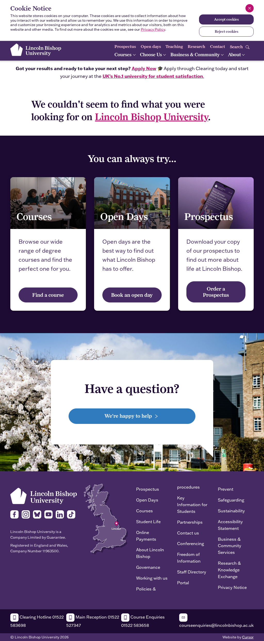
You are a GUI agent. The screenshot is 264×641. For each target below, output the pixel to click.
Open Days (147, 500)
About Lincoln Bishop (150, 553)
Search (237, 46)
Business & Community (195, 54)
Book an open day (132, 295)
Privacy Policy (153, 29)
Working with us (152, 578)
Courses (123, 54)
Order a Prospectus (216, 292)
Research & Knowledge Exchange (229, 569)
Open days (151, 46)
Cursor (248, 637)
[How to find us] (106, 519)
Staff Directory (191, 571)
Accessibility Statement (230, 525)
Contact (217, 46)
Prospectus (125, 46)
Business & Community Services (229, 545)
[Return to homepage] (35, 50)
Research (196, 46)
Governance (148, 567)
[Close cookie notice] (249, 8)
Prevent (225, 489)
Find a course (48, 295)
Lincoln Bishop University (151, 116)
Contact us (188, 533)
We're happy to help (128, 416)
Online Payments (146, 536)
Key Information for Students (192, 504)
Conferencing (190, 543)
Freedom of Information (189, 558)
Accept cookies (226, 19)
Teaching (174, 46)
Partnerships (190, 522)
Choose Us (151, 54)
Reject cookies (226, 31)
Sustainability (231, 510)
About (235, 54)
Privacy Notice (232, 587)
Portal (183, 582)
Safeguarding (231, 500)
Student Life (148, 521)
